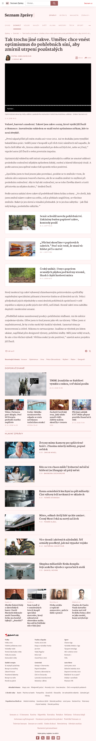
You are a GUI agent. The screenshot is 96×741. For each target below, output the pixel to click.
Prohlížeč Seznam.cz (72, 719)
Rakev (73, 359)
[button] (48, 84)
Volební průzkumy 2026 (13, 646)
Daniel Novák (51, 570)
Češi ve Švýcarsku (41, 675)
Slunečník (48, 693)
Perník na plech (10, 681)
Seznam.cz (88, 3)
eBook (80, 58)
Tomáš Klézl (50, 522)
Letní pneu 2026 (70, 665)
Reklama (68, 714)
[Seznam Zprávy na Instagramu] (48, 737)
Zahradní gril (84, 693)
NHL (66, 658)
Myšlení (65, 359)
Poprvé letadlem (40, 669)
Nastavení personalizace (47, 728)
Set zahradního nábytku (70, 693)
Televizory (85, 701)
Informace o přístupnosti (24, 719)
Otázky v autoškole (71, 678)
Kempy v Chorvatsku (42, 665)
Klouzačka (57, 693)
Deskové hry (76, 701)
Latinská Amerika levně (43, 678)
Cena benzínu (60, 687)
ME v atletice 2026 (70, 652)
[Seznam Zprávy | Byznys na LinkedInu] (58, 737)
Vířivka (47, 696)
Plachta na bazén (29, 693)
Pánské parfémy (53, 704)
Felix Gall (38, 655)
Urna (42, 359)
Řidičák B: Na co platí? (72, 675)
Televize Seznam (20, 723)
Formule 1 (67, 655)
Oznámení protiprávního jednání (49, 719)
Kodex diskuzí (50, 723)
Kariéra (33, 714)
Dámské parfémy (56, 701)
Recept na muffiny (11, 669)
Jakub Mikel (50, 452)
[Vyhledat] (54, 3)
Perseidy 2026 (50, 687)
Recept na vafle (10, 678)
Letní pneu (67, 701)
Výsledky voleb (10, 649)
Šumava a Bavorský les (42, 672)
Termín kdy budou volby (13, 652)
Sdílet (89, 58)
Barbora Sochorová (54, 473)
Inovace (24, 359)
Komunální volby (11, 658)
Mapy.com (26, 687)
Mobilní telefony (29, 701)
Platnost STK (68, 681)
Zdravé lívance (10, 672)
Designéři (81, 359)
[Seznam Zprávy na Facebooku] (37, 737)
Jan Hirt (37, 649)
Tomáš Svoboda (52, 497)
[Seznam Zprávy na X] (42, 737)
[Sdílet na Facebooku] (86, 351)
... (90, 24)
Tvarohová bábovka (11, 675)
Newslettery (62, 723)
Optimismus (33, 359)
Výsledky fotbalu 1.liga (72, 646)
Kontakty (51, 714)
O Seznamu (24, 714)
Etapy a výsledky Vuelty (43, 646)
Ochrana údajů (79, 714)
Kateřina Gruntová (54, 546)
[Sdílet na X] (90, 351)
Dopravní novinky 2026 (72, 672)
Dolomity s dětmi (41, 681)
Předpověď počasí (37, 687)
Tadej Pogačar (39, 652)
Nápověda (42, 714)
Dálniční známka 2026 (72, 669)
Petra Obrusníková (21, 56)
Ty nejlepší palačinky (12, 665)
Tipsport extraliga (70, 649)
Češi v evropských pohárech (76, 687)
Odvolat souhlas (75, 723)
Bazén (19, 693)
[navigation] (3, 3)
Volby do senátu (10, 655)
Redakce (59, 714)
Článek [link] (10, 70)
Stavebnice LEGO (42, 701)
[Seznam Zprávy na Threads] (53, 737)
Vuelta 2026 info (40, 643)
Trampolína (40, 693)
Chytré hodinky (41, 704)
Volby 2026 (9, 643)
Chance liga (68, 643)
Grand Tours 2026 (41, 658)
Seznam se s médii (35, 723)
